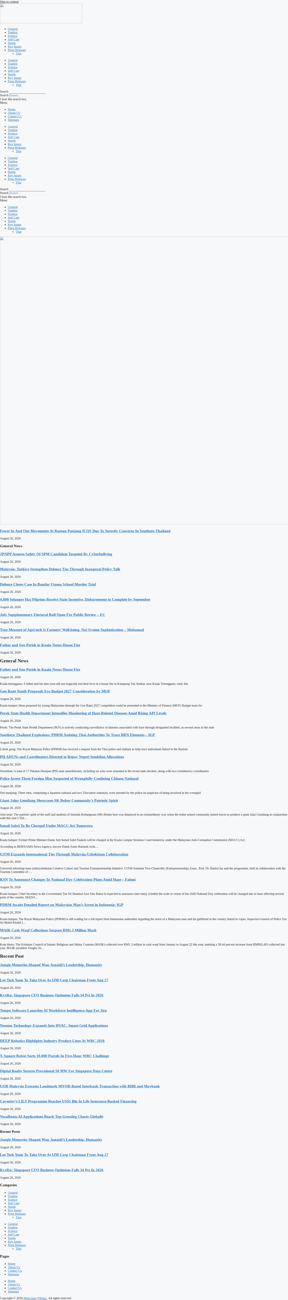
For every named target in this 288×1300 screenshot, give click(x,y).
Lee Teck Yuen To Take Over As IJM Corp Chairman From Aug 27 (54, 980)
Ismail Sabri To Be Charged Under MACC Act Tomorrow (46, 826)
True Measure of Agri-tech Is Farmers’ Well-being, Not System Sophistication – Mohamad (72, 630)
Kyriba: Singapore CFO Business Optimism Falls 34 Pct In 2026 (51, 995)
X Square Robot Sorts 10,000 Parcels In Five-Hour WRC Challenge (54, 1056)
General (13, 29)
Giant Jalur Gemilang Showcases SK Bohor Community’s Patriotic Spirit (59, 800)
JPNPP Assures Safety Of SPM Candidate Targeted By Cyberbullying (56, 554)
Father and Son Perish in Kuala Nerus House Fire (40, 645)
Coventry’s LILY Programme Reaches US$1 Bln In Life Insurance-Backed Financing (68, 1101)
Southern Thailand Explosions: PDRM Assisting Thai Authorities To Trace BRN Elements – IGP (77, 735)
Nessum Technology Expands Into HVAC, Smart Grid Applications (54, 1025)
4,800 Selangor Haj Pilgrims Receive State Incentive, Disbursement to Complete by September (75, 599)
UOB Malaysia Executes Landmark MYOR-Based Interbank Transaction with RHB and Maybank (80, 1086)
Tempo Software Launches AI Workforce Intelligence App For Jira (53, 1010)
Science (12, 36)
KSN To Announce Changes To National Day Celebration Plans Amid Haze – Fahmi (68, 879)
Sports (12, 43)
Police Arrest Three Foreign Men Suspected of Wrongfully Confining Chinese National (69, 778)
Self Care (13, 39)
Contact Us (15, 116)
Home (11, 109)
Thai (18, 53)
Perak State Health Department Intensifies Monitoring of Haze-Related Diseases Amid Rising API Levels (83, 713)
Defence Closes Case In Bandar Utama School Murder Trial (48, 584)
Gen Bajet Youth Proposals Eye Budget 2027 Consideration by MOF (55, 691)
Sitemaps (13, 120)
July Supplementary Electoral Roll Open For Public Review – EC (52, 615)
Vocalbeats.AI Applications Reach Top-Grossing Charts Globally (52, 1116)
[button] (144, 91)
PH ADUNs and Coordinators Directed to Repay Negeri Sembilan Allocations (62, 757)
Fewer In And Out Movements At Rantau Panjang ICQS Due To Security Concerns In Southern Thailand (85, 531)
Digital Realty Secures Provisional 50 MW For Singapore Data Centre (56, 1071)
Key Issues (14, 46)
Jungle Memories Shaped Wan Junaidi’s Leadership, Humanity (51, 965)
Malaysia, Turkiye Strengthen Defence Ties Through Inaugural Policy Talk (60, 569)
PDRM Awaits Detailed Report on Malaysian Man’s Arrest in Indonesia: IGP (61, 905)
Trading (12, 32)
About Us (14, 112)
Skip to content (9, 1)
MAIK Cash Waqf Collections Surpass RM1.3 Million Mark (48, 930)
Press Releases (17, 50)
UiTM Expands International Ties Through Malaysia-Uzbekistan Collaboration (64, 854)
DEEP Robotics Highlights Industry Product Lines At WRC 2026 (52, 1041)
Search (4, 95)
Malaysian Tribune (35, 1298)
